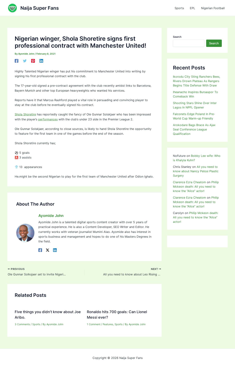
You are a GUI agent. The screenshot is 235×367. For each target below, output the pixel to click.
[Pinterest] (33, 61)
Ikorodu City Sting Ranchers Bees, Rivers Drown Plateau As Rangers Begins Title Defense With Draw (196, 81)
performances (48, 119)
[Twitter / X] (47, 250)
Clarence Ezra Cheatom (189, 182)
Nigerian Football (213, 8)
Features (108, 324)
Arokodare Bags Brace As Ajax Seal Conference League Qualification (194, 129)
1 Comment (93, 324)
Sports (179, 8)
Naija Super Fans (39, 8)
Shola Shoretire (25, 114)
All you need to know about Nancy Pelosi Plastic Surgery (195, 171)
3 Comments (22, 324)
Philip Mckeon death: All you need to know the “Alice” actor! (196, 186)
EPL (192, 8)
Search (177, 36)
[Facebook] (16, 61)
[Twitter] (25, 61)
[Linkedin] (41, 61)
